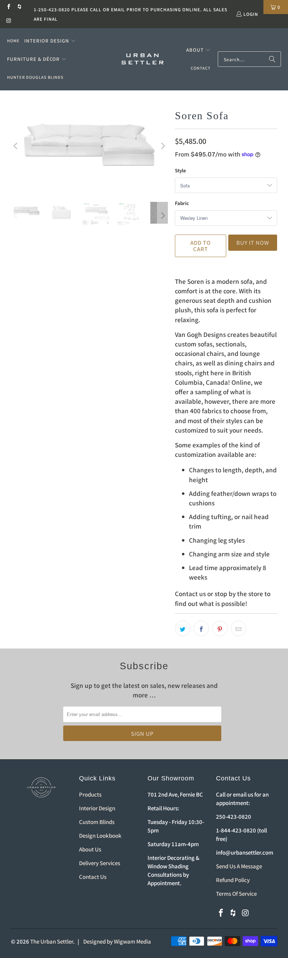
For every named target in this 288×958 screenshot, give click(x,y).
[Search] (272, 59)
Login (250, 14)
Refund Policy (233, 879)
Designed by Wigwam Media (117, 941)
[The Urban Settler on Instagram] (8, 21)
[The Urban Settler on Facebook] (8, 7)
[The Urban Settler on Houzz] (19, 7)
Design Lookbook (100, 835)
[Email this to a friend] (238, 628)
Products (90, 794)
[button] (50, 41)
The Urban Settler (51, 941)
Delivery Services (99, 863)
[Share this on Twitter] (182, 628)
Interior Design (97, 808)
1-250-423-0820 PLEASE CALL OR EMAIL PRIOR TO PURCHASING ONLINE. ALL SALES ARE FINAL (130, 14)
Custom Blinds (96, 821)
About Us (90, 849)
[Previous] (16, 146)
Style (180, 170)
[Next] (162, 146)
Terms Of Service (236, 893)
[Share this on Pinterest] (220, 628)
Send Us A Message (239, 866)
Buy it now (252, 242)
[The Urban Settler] (143, 59)
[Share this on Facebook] (201, 628)
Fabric (182, 203)
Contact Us (92, 876)
